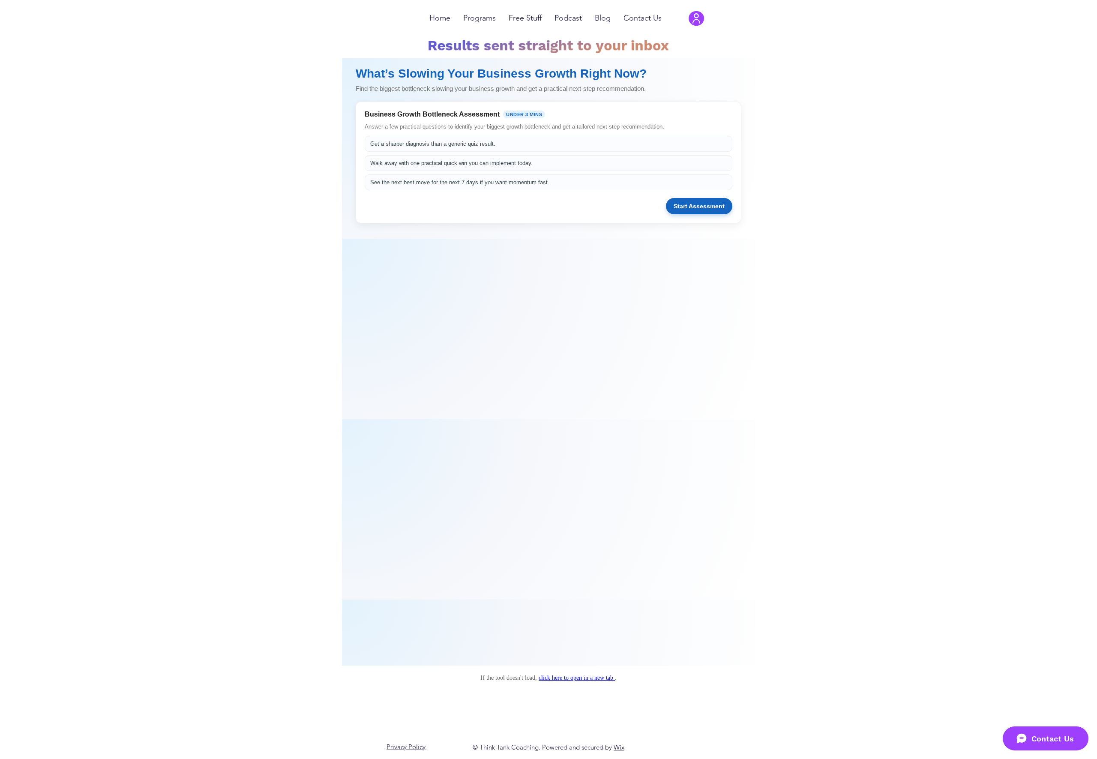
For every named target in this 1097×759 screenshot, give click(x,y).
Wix (619, 747)
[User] (696, 18)
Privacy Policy (406, 747)
